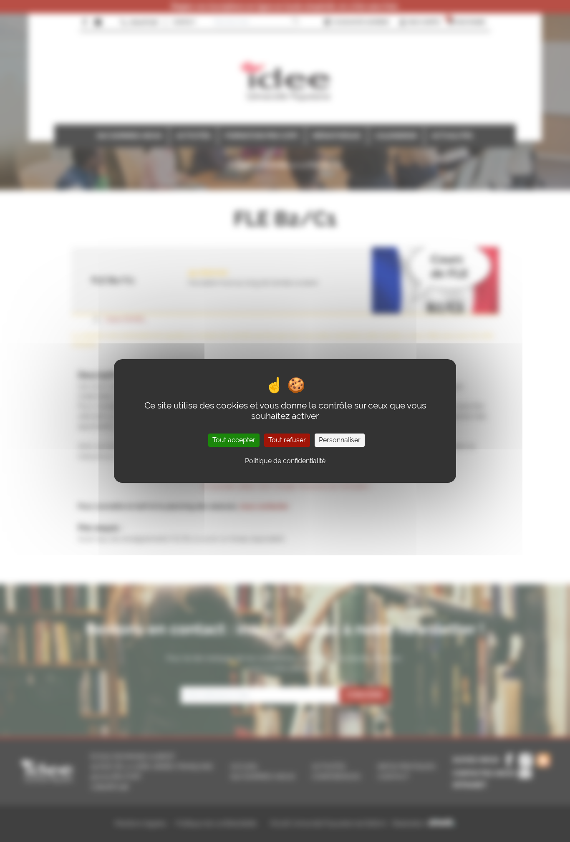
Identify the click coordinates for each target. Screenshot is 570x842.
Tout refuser (287, 440)
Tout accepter (233, 440)
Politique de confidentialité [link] (285, 461)
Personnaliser (340, 440)
